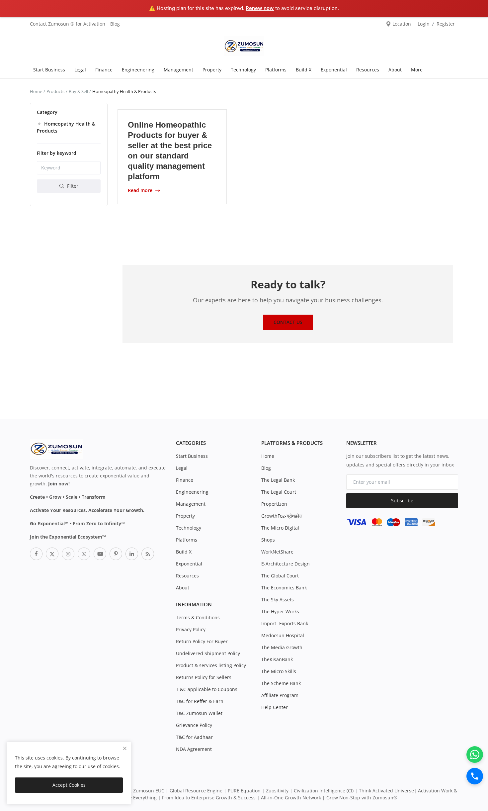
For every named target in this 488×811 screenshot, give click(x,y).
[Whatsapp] (84, 554)
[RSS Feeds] (147, 554)
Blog (115, 24)
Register (446, 24)
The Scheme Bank (281, 683)
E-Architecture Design (285, 563)
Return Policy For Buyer (202, 641)
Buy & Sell (78, 91)
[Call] (474, 776)
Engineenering (138, 69)
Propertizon (274, 504)
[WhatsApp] (474, 754)
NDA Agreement (194, 749)
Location (401, 24)
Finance (104, 69)
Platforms (275, 69)
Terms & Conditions (198, 617)
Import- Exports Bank (284, 623)
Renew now (260, 8)
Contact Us (288, 322)
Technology (243, 69)
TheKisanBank (277, 659)
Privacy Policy (190, 629)
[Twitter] (52, 554)
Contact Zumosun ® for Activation (67, 24)
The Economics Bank (284, 587)
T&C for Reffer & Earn (199, 701)
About (395, 69)
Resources (367, 69)
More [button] (417, 69)
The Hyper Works (280, 611)
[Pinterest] (116, 554)
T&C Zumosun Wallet (199, 713)
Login (424, 24)
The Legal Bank (278, 480)
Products (55, 91)
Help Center (274, 707)
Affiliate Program (279, 695)
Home (36, 91)
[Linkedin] (131, 554)
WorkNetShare (277, 552)
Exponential (334, 69)
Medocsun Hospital (282, 635)
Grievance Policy (194, 725)
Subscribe (402, 500)
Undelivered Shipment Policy (208, 653)
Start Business (49, 69)
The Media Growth (281, 647)
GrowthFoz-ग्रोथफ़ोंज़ (281, 516)
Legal (80, 69)
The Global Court (280, 575)
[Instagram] (68, 554)
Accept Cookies (69, 785)
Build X (303, 69)
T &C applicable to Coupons (206, 689)
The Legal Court (278, 492)
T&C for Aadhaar (194, 737)
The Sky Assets (277, 599)
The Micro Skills (278, 671)
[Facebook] (36, 554)
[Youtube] (100, 554)
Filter (72, 185)
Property (212, 69)
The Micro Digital (280, 528)
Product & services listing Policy (211, 665)
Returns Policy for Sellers (203, 677)
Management (178, 69)
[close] (125, 748)
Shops (268, 540)
